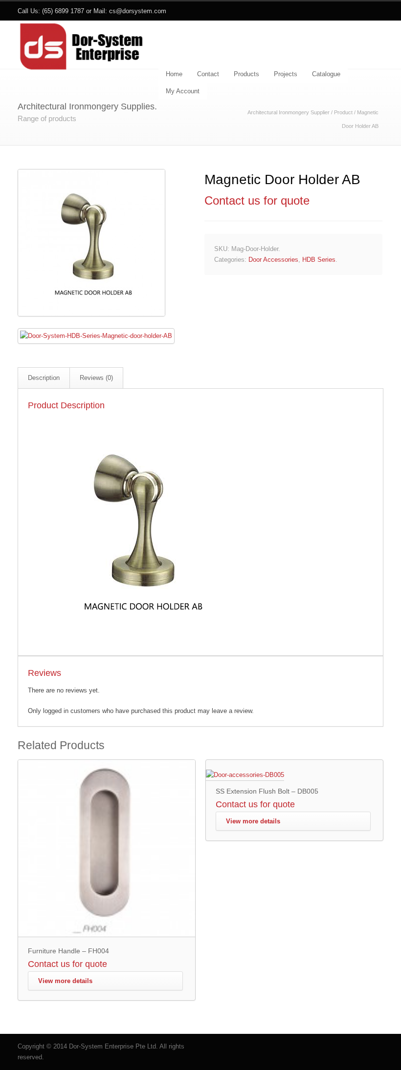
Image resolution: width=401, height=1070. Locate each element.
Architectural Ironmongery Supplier (288, 112)
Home (174, 74)
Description (44, 377)
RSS (373, 11)
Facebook (334, 11)
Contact (208, 74)
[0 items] (378, 44)
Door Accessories (273, 259)
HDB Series (318, 259)
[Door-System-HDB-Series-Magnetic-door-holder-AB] (91, 314)
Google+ (354, 11)
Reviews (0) (96, 377)
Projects (285, 74)
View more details (65, 981)
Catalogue (326, 74)
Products (246, 74)
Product (343, 112)
